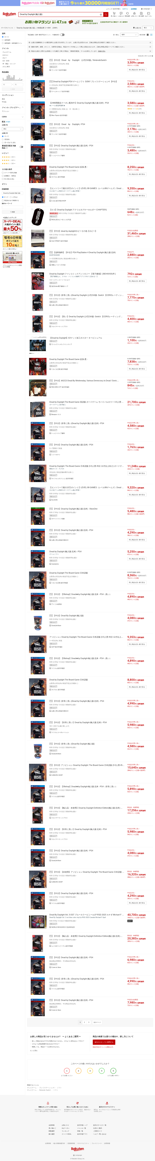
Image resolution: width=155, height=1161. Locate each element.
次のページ (97, 1022)
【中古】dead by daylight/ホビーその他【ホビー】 (75, 231)
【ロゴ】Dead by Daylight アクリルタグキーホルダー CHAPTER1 (78, 210)
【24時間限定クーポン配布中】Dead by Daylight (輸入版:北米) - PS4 (79, 103)
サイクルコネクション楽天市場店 (62, 478)
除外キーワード (7, 203)
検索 (13, 89)
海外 (8, 122)
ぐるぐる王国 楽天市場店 (60, 369)
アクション (5, 111)
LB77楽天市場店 (57, 647)
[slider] (2, 80)
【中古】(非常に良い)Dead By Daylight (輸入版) (74, 744)
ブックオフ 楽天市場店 (59, 70)
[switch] (21, 147)
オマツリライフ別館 (58, 519)
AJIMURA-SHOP (57, 775)
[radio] (3, 37)
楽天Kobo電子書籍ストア (60, 286)
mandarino (55, 564)
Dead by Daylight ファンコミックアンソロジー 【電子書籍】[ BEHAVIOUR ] (82, 274)
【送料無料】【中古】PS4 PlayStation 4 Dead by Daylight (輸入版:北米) (84, 252)
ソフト (59, 1088)
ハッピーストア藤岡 (58, 155)
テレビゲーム (32, 1088)
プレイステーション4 (46, 1088)
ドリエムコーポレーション (60, 732)
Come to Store (56, 967)
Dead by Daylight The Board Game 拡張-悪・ (68, 167)
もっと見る (33, 1050)
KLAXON (55, 500)
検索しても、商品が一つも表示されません (46, 1047)
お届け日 (5, 133)
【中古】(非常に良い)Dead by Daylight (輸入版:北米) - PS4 (78, 423)
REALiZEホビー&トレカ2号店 (61, 220)
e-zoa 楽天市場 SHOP (59, 201)
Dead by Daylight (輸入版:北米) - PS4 (65, 552)
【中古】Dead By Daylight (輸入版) (68, 616)
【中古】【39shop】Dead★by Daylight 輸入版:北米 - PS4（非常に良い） (85, 787)
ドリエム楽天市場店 (58, 668)
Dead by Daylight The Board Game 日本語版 (68, 573)
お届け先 (5, 125)
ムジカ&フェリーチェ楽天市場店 (62, 946)
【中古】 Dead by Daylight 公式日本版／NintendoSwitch (80, 60)
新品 (3, 99)
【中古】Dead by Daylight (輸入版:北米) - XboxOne (75, 509)
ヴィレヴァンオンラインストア (62, 344)
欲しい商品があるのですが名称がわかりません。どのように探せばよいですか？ (58, 1041)
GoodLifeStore (56, 625)
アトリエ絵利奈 (57, 604)
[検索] (106, 14)
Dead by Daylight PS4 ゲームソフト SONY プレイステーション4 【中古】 (85, 82)
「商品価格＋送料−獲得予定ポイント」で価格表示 (43, 35)
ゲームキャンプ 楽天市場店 (60, 91)
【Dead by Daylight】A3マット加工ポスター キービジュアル (75, 338)
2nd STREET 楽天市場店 (60, 241)
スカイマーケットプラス (60, 326)
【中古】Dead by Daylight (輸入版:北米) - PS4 (73, 146)
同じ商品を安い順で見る (137, 70)
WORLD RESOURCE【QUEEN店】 (63, 927)
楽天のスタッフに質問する (104, 1042)
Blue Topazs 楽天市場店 (59, 115)
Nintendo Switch (45, 1090)
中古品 (4, 102)
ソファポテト (56, 455)
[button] (146, 9)
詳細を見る (101, 51)
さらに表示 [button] (6, 66)
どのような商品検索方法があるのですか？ (46, 1044)
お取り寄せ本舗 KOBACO (60, 305)
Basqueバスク (56, 414)
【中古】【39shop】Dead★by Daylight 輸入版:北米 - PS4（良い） (82, 594)
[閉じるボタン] (150, 42)
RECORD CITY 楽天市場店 (60, 387)
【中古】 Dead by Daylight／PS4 (69, 124)
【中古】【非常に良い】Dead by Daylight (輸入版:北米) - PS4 (80, 722)
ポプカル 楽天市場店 (58, 177)
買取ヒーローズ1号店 (59, 265)
